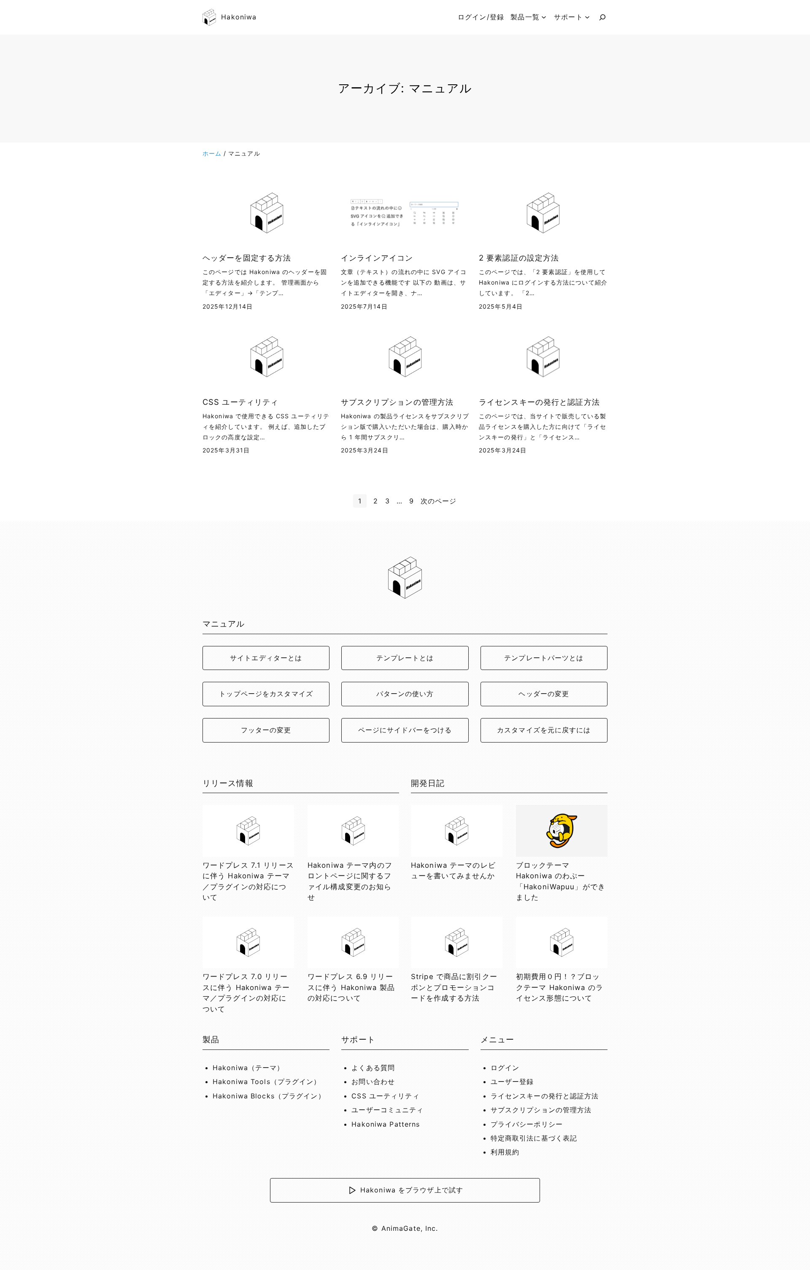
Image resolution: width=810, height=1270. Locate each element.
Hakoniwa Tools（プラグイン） (267, 1081)
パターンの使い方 (405, 693)
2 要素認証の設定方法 (519, 257)
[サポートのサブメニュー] (587, 17)
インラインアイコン (377, 257)
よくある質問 (373, 1067)
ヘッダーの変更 (543, 693)
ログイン (505, 1067)
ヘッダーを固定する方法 (246, 257)
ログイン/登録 (481, 17)
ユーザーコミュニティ (387, 1110)
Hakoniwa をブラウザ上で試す (411, 1190)
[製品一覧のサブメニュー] (543, 17)
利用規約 (505, 1152)
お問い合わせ (373, 1081)
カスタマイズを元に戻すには (544, 730)
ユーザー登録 (512, 1081)
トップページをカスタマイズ (266, 693)
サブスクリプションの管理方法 (397, 401)
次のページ (439, 501)
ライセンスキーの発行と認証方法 (539, 401)
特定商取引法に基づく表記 (534, 1138)
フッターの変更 (266, 730)
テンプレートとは (405, 658)
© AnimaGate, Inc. (405, 1228)
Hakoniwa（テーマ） (248, 1067)
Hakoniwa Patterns (385, 1124)
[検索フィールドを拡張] (602, 17)
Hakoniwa (238, 17)
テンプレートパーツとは (543, 658)
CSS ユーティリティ (240, 401)
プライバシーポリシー (527, 1124)
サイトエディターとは (266, 658)
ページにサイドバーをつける (405, 730)
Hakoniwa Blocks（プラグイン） (269, 1096)
